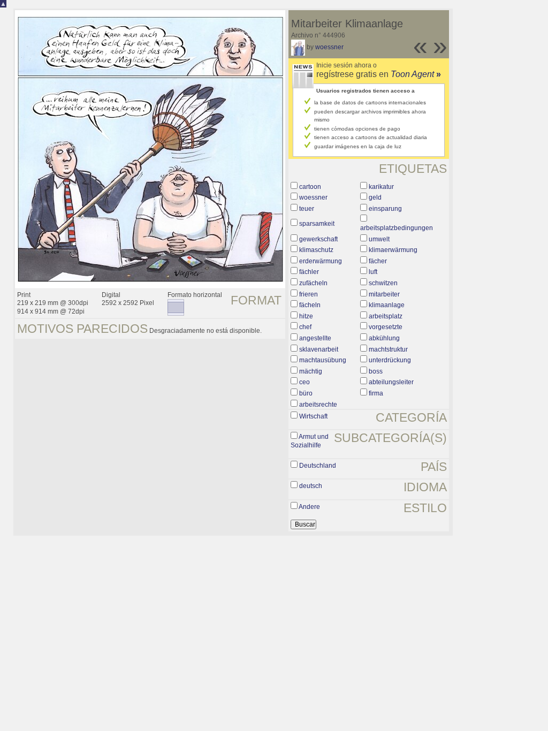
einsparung (385, 208)
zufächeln (313, 283)
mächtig (310, 371)
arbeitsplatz (385, 316)
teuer (306, 208)
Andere (309, 507)
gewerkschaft (318, 239)
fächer (378, 261)
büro (306, 393)
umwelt (379, 239)
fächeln (310, 305)
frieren (308, 294)
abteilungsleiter (391, 382)
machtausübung (322, 360)
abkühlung (384, 338)
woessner (329, 47)
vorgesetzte (385, 327)
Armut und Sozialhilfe (310, 441)
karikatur (381, 187)
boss (376, 371)
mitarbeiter (384, 294)
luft (373, 272)
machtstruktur (388, 349)
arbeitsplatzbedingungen (396, 228)
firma (376, 393)
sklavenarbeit (318, 349)
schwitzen (383, 283)
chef (305, 327)
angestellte (315, 338)
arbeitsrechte (318, 404)
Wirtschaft (313, 416)
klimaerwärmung (393, 250)
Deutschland (317, 465)
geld (375, 197)
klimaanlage (387, 305)
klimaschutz (316, 250)
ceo (304, 382)
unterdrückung (390, 360)
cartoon (310, 187)
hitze (306, 316)
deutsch (310, 486)
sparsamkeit (316, 223)
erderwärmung (320, 261)
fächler (309, 272)
